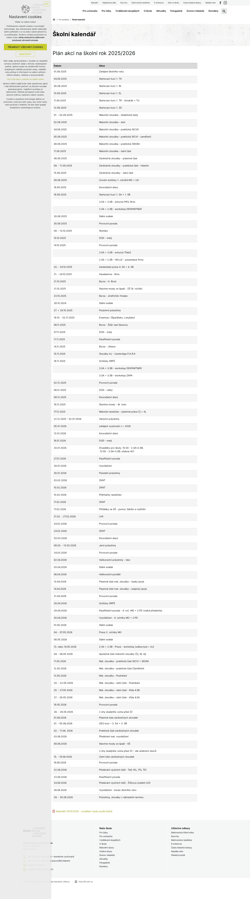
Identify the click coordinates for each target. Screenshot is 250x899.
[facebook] (220, 2)
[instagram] (225, 2)
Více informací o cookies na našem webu (25, 79)
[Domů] (55, 19)
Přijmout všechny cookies (25, 47)
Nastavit (25, 54)
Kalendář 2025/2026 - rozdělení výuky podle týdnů (84, 811)
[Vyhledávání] (224, 11)
